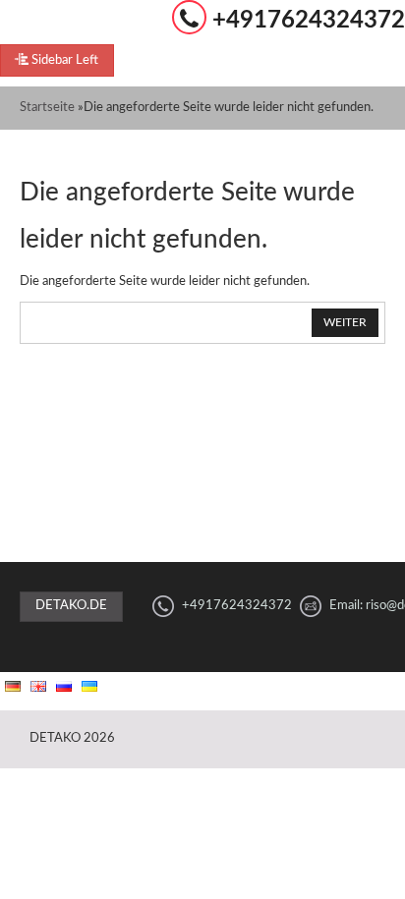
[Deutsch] (13, 686)
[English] (38, 686)
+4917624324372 (308, 20)
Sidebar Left (63, 60)
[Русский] (64, 686)
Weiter (345, 322)
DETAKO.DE (71, 605)
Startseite (47, 107)
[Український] (89, 686)
